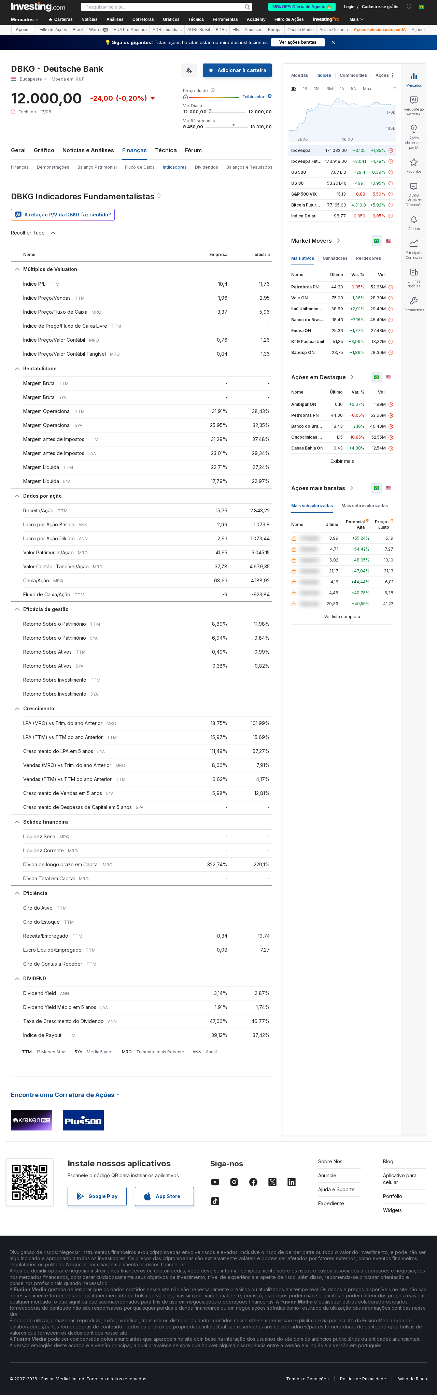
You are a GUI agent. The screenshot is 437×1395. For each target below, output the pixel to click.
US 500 (298, 172)
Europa (275, 29)
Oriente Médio (300, 29)
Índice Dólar (303, 215)
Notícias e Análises (88, 150)
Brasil (78, 29)
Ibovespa (300, 150)
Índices (323, 75)
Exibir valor (253, 96)
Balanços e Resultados (249, 167)
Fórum (193, 150)
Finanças (20, 167)
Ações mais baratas (318, 488)
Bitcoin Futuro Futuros (313, 205)
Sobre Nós (330, 1161)
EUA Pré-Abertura (130, 29)
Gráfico (44, 150)
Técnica (166, 150)
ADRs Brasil (198, 29)
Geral (18, 150)
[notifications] (409, 6)
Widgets (392, 1210)
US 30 (297, 183)
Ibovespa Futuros (309, 161)
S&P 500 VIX (304, 194)
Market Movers (311, 240)
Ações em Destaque (318, 377)
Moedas (299, 75)
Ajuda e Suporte (336, 1189)
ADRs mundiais (167, 29)
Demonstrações (53, 167)
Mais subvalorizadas (312, 505)
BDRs (221, 29)
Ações (22, 29)
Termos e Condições (307, 1378)
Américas (253, 29)
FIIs (235, 29)
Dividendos (206, 167)
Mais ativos (302, 258)
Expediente (331, 1203)
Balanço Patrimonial (97, 167)
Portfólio (392, 1196)
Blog (388, 1161)
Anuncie (327, 1175)
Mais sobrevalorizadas (364, 505)
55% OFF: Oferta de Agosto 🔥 (302, 6)
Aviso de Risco (412, 1378)
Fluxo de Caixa (140, 167)
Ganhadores (335, 258)
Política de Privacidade (363, 1378)
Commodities (353, 75)
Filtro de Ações (289, 19)
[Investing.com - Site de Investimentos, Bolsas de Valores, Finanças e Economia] (38, 7)
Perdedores (368, 258)
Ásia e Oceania (334, 29)
